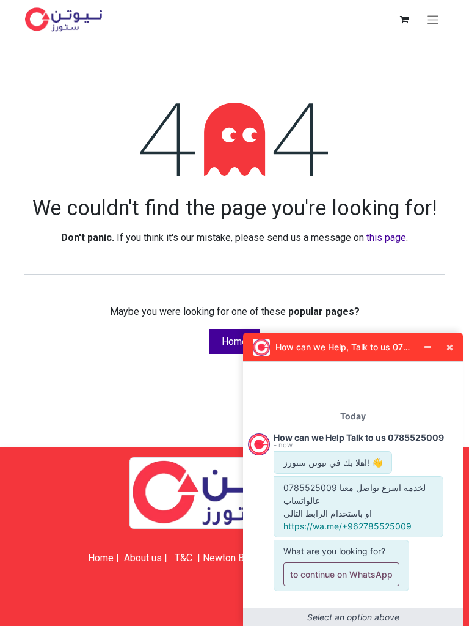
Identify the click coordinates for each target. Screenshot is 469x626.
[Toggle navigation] (433, 19)
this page (386, 237)
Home (234, 341)
